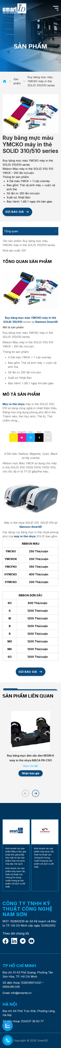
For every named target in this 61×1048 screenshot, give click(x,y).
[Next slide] (36, 793)
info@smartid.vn (21, 993)
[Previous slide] (25, 793)
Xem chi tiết (30, 766)
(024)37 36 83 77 (32, 1021)
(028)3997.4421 (31, 982)
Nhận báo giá (30, 773)
